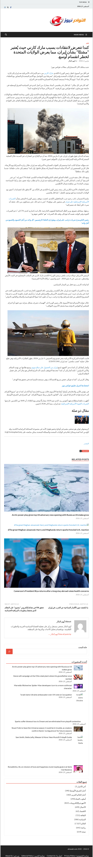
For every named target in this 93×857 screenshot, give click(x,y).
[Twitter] (7, 7)
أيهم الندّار (71, 61)
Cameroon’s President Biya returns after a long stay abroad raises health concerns (51, 591)
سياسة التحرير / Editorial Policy (33, 856)
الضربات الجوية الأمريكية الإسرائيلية (75, 403)
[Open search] (6, 34)
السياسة (82, 819)
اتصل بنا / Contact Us (54, 856)
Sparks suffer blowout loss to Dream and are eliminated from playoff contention (48, 721)
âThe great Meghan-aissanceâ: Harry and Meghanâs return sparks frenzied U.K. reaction (48, 530)
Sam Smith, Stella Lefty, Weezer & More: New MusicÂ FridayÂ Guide (44, 737)
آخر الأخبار (82, 786)
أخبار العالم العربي (78, 795)
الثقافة (83, 815)
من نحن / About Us (12, 856)
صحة (84, 832)
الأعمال (83, 807)
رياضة (83, 827)
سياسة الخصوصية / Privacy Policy (76, 856)
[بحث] (9, 651)
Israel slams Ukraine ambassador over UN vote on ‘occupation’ (46, 694)
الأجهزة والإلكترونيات (77, 803)
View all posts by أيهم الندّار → (59, 634)
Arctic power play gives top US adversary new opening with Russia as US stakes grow (50, 515)
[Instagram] (5, 7)
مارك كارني (48, 73)
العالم (87, 43)
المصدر (86, 443)
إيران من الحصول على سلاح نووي (44, 367)
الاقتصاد (82, 811)
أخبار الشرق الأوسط (78, 790)
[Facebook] (10, 7)
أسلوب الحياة (80, 799)
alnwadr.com (73, 849)
